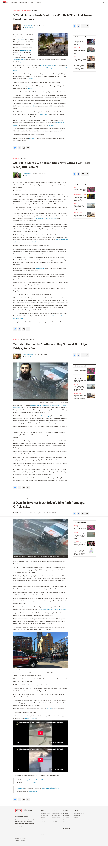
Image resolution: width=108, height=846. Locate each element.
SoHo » (75, 56)
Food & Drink (43, 819)
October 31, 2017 (32, 783)
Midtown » (76, 541)
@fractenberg (28, 356)
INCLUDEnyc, (40, 268)
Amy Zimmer (27, 173)
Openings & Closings (56, 824)
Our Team (76, 819)
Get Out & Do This (55, 822)
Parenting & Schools (45, 824)
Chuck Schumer (43, 114)
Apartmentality (55, 819)
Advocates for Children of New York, (46, 218)
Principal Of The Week (56, 826)
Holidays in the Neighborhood (58, 830)
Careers (75, 822)
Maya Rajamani (28, 25)
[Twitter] (63, 813)
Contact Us (76, 817)
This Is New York (55, 828)
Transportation (44, 830)
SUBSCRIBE (67, 828)
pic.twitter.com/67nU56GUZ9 (50, 788)
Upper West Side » (78, 548)
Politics (42, 826)
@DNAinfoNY (19, 788)
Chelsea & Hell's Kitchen (22, 10)
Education (23, 158)
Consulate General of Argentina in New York (53, 609)
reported (21, 62)
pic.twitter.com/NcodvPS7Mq (35, 780)
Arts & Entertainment (45, 813)
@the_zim (27, 175)
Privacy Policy (24, 838)
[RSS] (63, 824)
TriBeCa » (76, 532)
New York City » (78, 212)
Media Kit (76, 824)
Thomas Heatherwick (19, 59)
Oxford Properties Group (47, 65)
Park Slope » (77, 39)
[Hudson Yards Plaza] (53, 43)
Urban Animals (44, 832)
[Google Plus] (63, 819)
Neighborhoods (23, 2)
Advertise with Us (77, 815)
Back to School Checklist (57, 813)
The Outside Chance (56, 815)
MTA (33, 106)
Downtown (16, 158)
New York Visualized (56, 817)
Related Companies (25, 50)
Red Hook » (76, 203)
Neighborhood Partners (79, 813)
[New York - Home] (5, 2)
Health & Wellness (44, 822)
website (31, 78)
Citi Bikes (49, 709)
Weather (42, 834)
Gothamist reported (30, 718)
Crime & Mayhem (29, 339)
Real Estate (34, 10)
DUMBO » (76, 187)
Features (39, 2)
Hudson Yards (19, 39)
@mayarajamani (29, 27)
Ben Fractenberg (28, 354)
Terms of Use (18, 838)
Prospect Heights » (78, 47)
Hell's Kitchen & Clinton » (80, 195)
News (32, 2)
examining (32, 138)
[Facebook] (63, 815)
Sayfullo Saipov (45, 416)
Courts (23, 339)
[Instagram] (63, 822)
